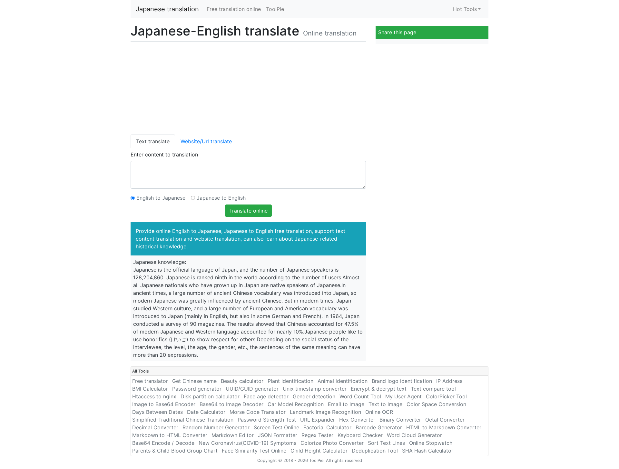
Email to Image (346, 404)
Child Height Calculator (319, 450)
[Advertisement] (248, 87)
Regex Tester (317, 435)
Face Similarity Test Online (254, 450)
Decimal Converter (155, 427)
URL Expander (317, 419)
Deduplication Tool (375, 450)
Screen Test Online (276, 427)
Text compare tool (433, 388)
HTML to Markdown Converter (443, 427)
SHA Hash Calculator (427, 450)
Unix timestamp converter (315, 388)
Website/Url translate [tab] (206, 141)
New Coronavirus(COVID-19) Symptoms (247, 443)
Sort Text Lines (386, 443)
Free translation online (234, 9)
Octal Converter (445, 419)
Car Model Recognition (296, 404)
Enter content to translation (164, 154)
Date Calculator (206, 412)
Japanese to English (221, 198)
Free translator (150, 381)
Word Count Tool (360, 396)
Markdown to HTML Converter (169, 435)
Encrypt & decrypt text (379, 388)
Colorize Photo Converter (332, 443)
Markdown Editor (232, 435)
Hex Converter (357, 419)
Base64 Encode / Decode (163, 443)
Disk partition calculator (210, 396)
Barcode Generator (379, 427)
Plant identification (290, 381)
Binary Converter (400, 419)
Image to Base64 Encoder (163, 404)
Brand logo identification (402, 381)
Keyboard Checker (360, 435)
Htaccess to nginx (154, 396)
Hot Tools (465, 9)
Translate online (248, 210)
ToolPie (275, 9)
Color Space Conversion (436, 404)
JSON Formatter (277, 435)
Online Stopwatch (430, 443)
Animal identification (343, 381)
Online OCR (379, 412)
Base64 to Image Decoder (231, 404)
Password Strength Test (267, 419)
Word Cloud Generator (414, 435)
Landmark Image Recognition (325, 412)
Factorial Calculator (327, 427)
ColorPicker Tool (446, 396)
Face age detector (266, 396)
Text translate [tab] (153, 141)
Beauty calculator (242, 381)
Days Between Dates (157, 412)
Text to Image (385, 404)
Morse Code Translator (258, 412)
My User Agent (403, 396)
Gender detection (314, 396)
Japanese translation (167, 9)
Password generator (196, 388)
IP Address (449, 381)
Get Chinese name (194, 381)
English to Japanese (160, 198)
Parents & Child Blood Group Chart (175, 450)
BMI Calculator (150, 388)
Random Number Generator (216, 427)
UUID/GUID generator (252, 388)
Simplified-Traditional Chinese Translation (182, 419)
